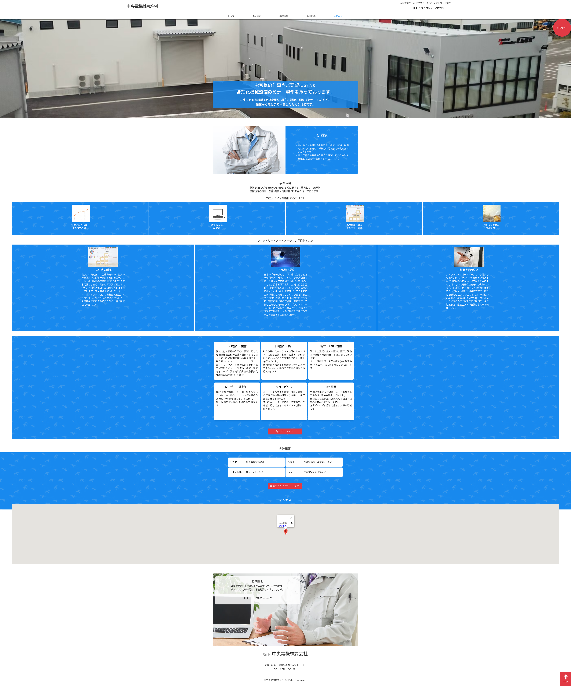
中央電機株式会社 (143, 6)
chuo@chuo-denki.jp (315, 472)
